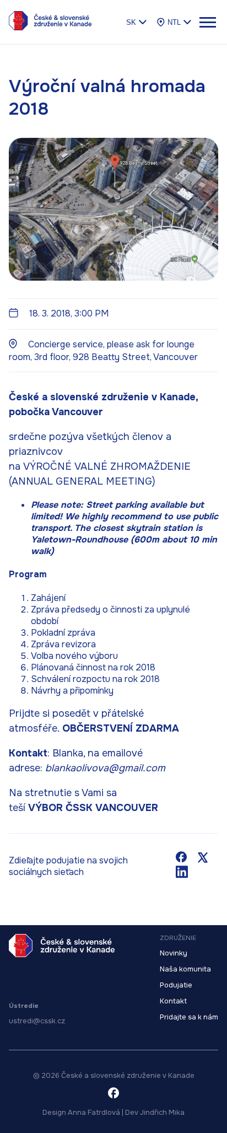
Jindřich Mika (162, 1112)
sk (131, 22)
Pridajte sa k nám (189, 1017)
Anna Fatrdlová (94, 1112)
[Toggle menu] (207, 22)
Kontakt (173, 1001)
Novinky (173, 953)
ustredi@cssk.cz (37, 1021)
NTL (174, 22)
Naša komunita (185, 969)
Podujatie (176, 985)
